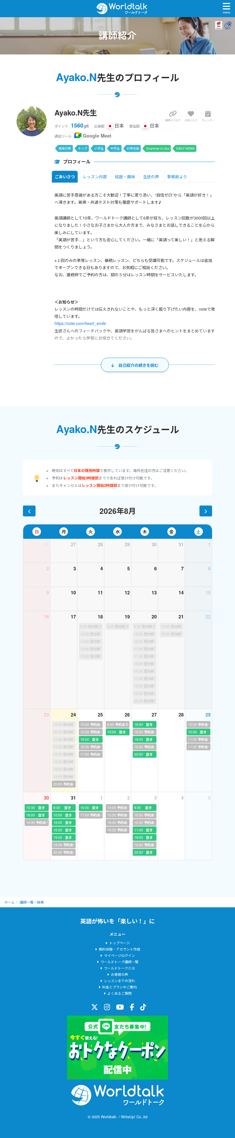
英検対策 (64, 148)
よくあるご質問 (119, 993)
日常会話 (133, 148)
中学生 (115, 148)
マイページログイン (119, 955)
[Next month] (205, 511)
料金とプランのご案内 (119, 986)
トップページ (119, 942)
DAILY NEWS (185, 148)
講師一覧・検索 (32, 902)
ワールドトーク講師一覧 (119, 961)
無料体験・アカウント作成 (119, 949)
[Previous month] (29, 511)
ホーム (9, 902)
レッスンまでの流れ (119, 980)
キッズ (82, 148)
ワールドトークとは (119, 967)
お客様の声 (119, 974)
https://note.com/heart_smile (80, 323)
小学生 (99, 148)
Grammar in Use (157, 148)
